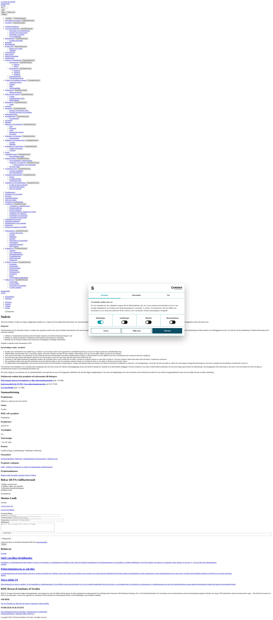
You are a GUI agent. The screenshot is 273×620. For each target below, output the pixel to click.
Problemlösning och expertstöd (15, 223)
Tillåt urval (136, 331)
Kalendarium (13, 270)
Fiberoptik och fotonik (16, 34)
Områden (9, 18)
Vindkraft (17, 74)
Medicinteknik (14, 100)
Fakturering (13, 260)
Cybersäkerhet (10, 52)
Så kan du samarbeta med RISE (15, 227)
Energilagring (14, 62)
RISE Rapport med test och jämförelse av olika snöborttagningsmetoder (27, 380)
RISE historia (13, 246)
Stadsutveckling (10, 158)
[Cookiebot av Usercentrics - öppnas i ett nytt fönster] (172, 288)
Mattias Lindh (5, 475)
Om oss (3, 603)
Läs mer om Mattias (7, 510)
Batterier (16, 64)
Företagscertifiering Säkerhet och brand (22, 212)
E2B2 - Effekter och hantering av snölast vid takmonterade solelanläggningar (27, 467)
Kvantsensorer (14, 118)
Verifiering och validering (18, 214)
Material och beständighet (13, 124)
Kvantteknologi (10, 116)
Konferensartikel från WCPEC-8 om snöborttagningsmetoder (23, 384)
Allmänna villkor (21, 614)
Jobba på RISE (44, 603)
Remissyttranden (15, 268)
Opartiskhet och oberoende (18, 215)
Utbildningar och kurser (13, 219)
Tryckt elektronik (15, 36)
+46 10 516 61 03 (7, 506)
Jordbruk (8, 106)
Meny (3, 12)
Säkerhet (12, 239)
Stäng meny (11, 12)
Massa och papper (15, 92)
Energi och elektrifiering (13, 60)
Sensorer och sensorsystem (18, 33)
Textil (11, 130)
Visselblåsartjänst (15, 256)
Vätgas (16, 66)
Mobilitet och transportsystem (15, 140)
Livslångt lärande (15, 179)
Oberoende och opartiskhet (18, 240)
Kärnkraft (17, 70)
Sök (2, 8)
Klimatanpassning (11, 114)
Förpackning (9, 90)
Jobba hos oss (9, 280)
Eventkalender (42, 612)
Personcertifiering (15, 210)
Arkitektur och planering (17, 163)
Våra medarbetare (15, 252)
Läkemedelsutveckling (17, 98)
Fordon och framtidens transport (16, 80)
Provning (8, 196)
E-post (3, 515)
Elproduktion (13, 68)
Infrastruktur (9, 102)
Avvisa (105, 331)
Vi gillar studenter (15, 287)
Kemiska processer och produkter (20, 112)
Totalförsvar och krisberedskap (15, 183)
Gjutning (12, 150)
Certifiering (9, 204)
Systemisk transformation (13, 175)
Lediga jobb (13, 282)
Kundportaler (5, 4)
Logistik (12, 142)
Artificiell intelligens (12, 26)
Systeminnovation (11, 169)
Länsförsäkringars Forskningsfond (34, 459)
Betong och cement (15, 48)
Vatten (11, 104)
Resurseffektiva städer (16, 156)
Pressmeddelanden (7, 612)
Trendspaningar (14, 272)
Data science (9, 54)
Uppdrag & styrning (16, 233)
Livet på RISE (14, 284)
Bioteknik (8, 42)
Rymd (7, 152)
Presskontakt (13, 266)
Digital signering (15, 258)
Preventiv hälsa (14, 167)
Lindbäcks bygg (52, 459)
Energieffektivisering (16, 78)
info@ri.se (30, 614)
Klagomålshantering (16, 254)
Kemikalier (9, 108)
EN (4, 5)
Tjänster (8, 306)
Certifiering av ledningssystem (19, 206)
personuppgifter (42, 542)
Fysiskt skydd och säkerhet (18, 185)
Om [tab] (168, 295)
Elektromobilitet (14, 88)
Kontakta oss (9, 248)
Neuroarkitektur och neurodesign (25, 165)
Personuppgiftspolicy (8, 614)
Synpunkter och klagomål (18, 217)
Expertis (8, 304)
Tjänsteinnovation (15, 181)
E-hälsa (11, 96)
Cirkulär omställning (16, 171)
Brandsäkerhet (10, 44)
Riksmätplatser (14, 138)
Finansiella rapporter (16, 244)
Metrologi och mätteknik (13, 136)
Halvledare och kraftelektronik (19, 31)
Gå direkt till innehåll (8, 2)
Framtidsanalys (10, 192)
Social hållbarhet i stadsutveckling (20, 160)
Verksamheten (10, 231)
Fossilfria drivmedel (16, 40)
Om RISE (8, 23)
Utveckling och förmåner (17, 285)
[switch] (124, 322)
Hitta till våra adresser (23, 603)
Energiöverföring (15, 76)
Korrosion (12, 134)
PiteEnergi (18, 459)
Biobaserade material (16, 132)
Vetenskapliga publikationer (18, 278)
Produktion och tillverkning (14, 146)
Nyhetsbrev (13, 274)
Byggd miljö (9, 46)
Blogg (11, 276)
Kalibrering (9, 225)
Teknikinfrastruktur (11, 198)
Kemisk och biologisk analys (19, 110)
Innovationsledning (15, 173)
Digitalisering (9, 58)
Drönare (12, 84)
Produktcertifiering (15, 208)
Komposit (12, 128)
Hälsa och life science (12, 94)
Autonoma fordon (15, 82)
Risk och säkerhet (15, 189)
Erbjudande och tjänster (13, 20)
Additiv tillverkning (16, 148)
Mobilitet (12, 144)
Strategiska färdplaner (12, 221)
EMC (11, 86)
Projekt (7, 308)
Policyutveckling (10, 200)
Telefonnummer (6, 518)
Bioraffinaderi (10, 38)
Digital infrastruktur (11, 56)
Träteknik (12, 50)
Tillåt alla (167, 331)
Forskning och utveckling (13, 194)
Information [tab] (136, 295)
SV (2, 5)
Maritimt (8, 122)
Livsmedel (8, 120)
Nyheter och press (11, 262)
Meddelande (5, 522)
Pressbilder (13, 264)
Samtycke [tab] (104, 295)
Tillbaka (4, 14)
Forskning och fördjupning (14, 202)
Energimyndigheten (7, 459)
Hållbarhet (12, 237)
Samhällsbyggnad (11, 154)
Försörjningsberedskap (17, 187)
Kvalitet (12, 235)
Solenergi (17, 72)
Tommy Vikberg (30, 475)
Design (11, 177)
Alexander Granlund (17, 475)
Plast (11, 126)
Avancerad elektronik (12, 28)
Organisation (13, 242)
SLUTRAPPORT (7, 388)
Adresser (12, 250)
